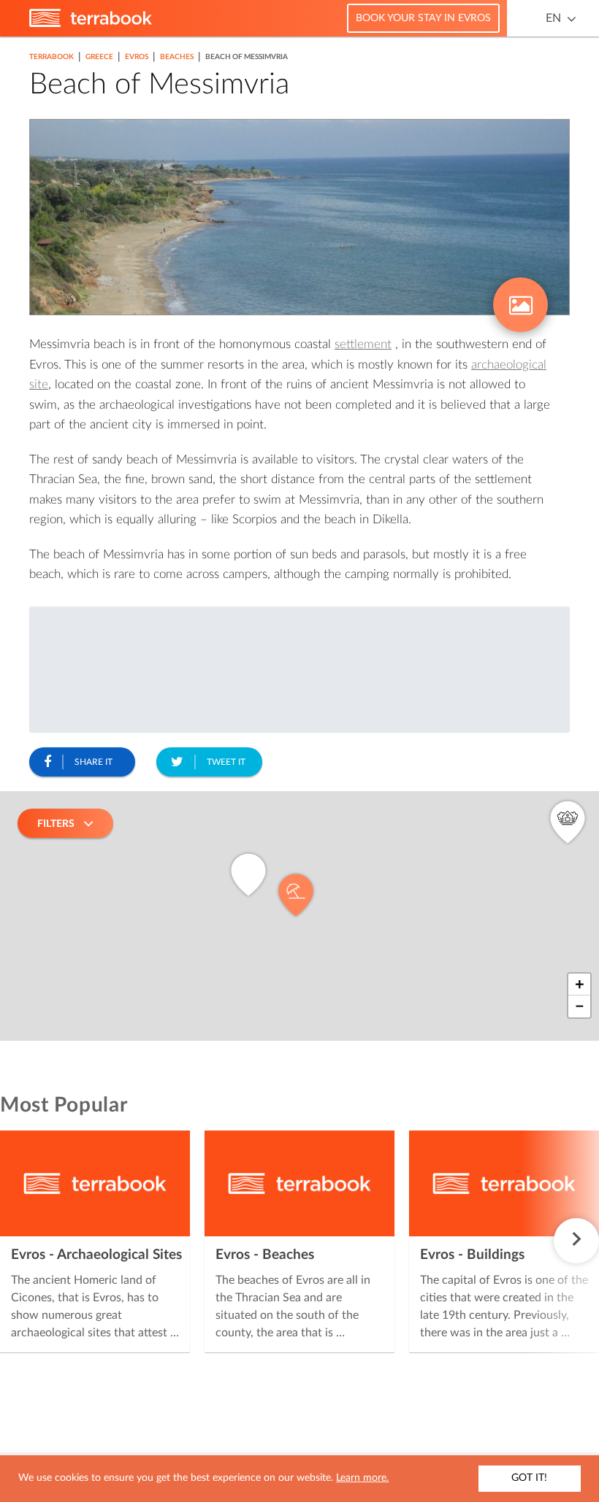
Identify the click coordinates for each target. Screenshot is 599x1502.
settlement (363, 344)
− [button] (579, 1006)
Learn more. (362, 1478)
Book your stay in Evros (423, 18)
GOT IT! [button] (529, 1478)
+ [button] (579, 985)
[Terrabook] (90, 24)
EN (553, 18)
